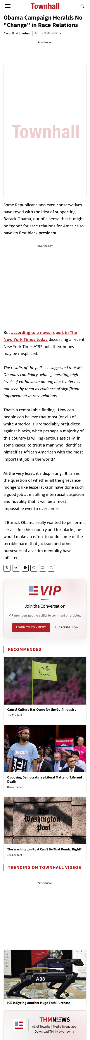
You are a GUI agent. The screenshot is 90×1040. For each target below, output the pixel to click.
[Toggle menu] (7, 6)
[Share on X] (6, 568)
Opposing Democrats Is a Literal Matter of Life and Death (44, 779)
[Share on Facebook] (25, 568)
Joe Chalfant (14, 715)
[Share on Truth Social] (16, 568)
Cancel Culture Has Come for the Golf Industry (41, 709)
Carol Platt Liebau (17, 33)
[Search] (82, 6)
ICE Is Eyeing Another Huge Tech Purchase (38, 1003)
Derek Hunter (15, 787)
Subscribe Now (66, 627)
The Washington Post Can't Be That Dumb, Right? (44, 849)
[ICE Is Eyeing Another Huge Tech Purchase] (45, 974)
